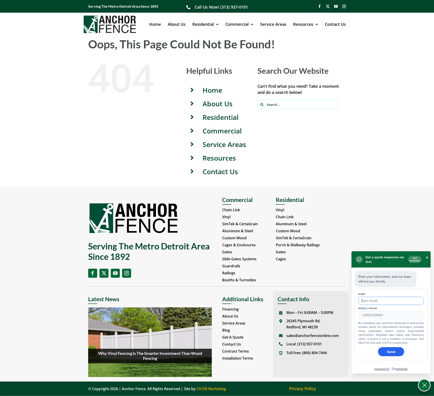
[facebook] (319, 6)
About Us (218, 103)
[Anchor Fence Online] (110, 17)
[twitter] (328, 6)
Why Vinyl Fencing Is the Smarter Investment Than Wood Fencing (150, 356)
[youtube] (336, 6)
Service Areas (224, 144)
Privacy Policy (302, 388)
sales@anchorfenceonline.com (312, 335)
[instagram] (344, 6)
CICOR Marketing (211, 388)
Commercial (222, 130)
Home (212, 90)
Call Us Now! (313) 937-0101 (222, 7)
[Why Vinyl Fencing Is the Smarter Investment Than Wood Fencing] (150, 342)
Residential (220, 117)
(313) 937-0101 (309, 343)
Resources (219, 158)
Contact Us (220, 171)
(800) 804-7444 (314, 352)
